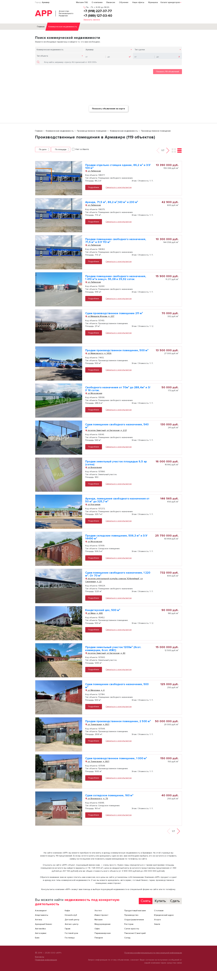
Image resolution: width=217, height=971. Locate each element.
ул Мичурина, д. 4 (96, 690)
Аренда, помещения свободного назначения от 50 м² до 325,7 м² (117, 500)
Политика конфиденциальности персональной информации (153, 953)
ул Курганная (93, 504)
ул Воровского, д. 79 (97, 798)
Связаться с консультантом (118, 187)
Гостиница (69, 937)
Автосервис (41, 933)
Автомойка (40, 928)
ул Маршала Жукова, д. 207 (100, 316)
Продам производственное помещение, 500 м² (117, 350)
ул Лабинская (94, 171)
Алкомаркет (41, 910)
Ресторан (128, 924)
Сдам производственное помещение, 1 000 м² (116, 758)
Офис (97, 928)
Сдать (175, 901)
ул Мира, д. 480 (95, 613)
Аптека (38, 919)
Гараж (67, 928)
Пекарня (99, 937)
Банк (37, 937)
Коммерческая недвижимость (50, 49)
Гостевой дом (71, 933)
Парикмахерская (103, 933)
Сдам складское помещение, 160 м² (109, 795)
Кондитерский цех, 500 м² (102, 610)
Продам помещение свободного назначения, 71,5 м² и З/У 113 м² (115, 241)
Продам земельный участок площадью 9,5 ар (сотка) (116, 463)
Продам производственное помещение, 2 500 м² (118, 721)
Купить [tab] (160, 901)
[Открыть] (58, 178)
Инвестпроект (101, 915)
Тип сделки (140, 49)
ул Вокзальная (94, 467)
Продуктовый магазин (135, 910)
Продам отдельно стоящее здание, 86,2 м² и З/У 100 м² (118, 167)
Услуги (157, 919)
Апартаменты (41, 915)
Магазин (98, 919)
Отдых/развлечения (134, 919)
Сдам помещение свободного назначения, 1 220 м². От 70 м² (117, 574)
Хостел (98, 910)
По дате (42, 149)
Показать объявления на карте (108, 108)
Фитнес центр (71, 924)
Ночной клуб (71, 915)
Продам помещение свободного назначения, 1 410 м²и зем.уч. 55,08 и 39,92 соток (115, 278)
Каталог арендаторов (170, 2)
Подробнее (93, 187)
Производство (131, 915)
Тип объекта (42, 56)
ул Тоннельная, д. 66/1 (98, 724)
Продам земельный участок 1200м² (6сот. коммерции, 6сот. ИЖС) (113, 649)
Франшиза (153, 2)
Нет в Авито (82, 149)
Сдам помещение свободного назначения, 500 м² (117, 686)
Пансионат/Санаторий (135, 933)
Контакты (39, 957)
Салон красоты (131, 928)
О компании (97, 2)
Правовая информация (46, 960)
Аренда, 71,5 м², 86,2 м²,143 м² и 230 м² (111, 202)
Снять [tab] (145, 901)
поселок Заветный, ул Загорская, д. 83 (106, 653)
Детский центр (72, 919)
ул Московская (94, 393)
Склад (127, 937)
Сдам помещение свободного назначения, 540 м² (117, 426)
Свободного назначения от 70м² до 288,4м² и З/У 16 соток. (118, 389)
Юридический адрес (164, 915)
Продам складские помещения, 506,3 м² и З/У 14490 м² (116, 537)
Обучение (123, 2)
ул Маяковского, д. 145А (99, 353)
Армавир (45, 2)
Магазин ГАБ (82, 2)
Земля (157, 924)
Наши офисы (138, 2)
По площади (60, 149)
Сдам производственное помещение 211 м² (114, 313)
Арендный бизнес (43, 924)
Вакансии (110, 2)
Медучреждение (103, 924)
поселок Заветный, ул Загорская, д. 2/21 (107, 430)
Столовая (159, 910)
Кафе (67, 910)
